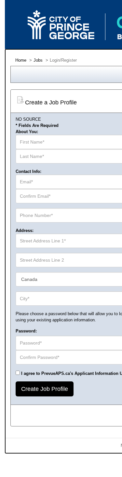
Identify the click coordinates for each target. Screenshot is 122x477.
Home (20, 60)
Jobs (38, 60)
